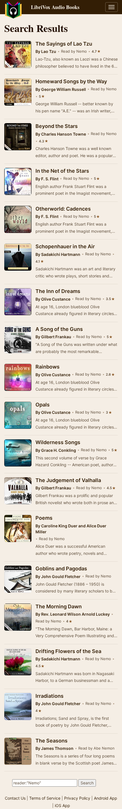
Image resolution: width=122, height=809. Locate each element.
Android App (105, 798)
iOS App (62, 805)
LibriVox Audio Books (55, 7)
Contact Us (15, 798)
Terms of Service (44, 798)
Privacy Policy (77, 798)
